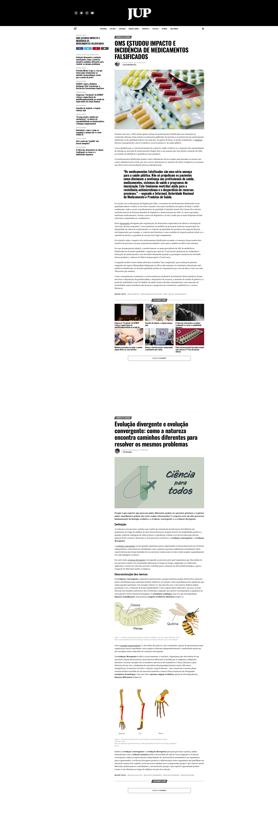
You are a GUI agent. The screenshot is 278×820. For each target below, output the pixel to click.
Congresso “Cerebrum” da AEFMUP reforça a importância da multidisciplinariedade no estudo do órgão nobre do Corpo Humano (90, 98)
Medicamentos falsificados (151, 294)
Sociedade (103, 29)
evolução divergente (136, 560)
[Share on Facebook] (79, 48)
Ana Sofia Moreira (129, 65)
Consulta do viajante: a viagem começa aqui (88, 109)
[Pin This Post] (96, 48)
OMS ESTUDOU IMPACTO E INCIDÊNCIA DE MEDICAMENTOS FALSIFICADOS (90, 41)
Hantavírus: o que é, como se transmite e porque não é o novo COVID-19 (88, 132)
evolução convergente (125, 546)
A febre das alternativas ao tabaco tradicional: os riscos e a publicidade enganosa (89, 152)
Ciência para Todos (92, 55)
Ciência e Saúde (134, 29)
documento (125, 223)
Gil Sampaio (127, 452)
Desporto (145, 29)
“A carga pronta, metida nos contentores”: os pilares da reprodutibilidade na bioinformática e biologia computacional (90, 120)
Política (155, 29)
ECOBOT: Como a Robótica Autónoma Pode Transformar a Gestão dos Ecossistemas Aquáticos (90, 86)
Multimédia (174, 29)
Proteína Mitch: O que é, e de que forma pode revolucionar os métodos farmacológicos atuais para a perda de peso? (89, 73)
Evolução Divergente (172, 775)
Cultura (112, 29)
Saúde (171, 294)
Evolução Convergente (153, 775)
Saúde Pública (181, 294)
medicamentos (133, 294)
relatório (198, 140)
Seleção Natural (188, 775)
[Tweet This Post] (88, 48)
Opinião (164, 29)
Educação (122, 29)
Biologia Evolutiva (135, 775)
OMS (165, 294)
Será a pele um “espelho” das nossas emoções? (87, 142)
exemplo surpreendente (130, 645)
